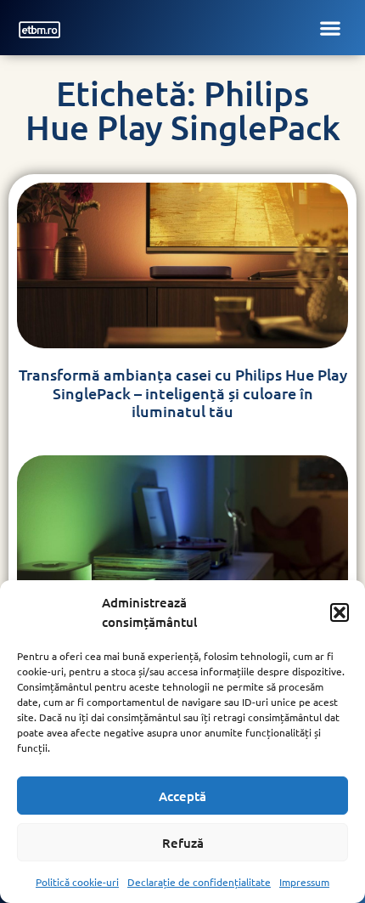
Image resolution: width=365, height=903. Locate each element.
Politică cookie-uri (77, 882)
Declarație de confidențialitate (199, 882)
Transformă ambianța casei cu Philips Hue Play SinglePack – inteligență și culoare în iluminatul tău (183, 392)
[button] (339, 612)
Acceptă (182, 795)
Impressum (304, 882)
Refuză (183, 842)
